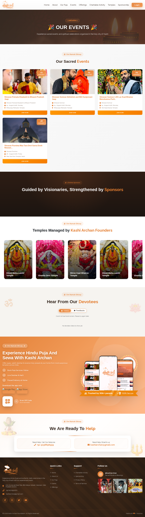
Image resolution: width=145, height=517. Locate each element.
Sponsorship (123, 5)
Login (137, 5)
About (55, 5)
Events (73, 5)
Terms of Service (81, 483)
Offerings (83, 5)
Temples (111, 5)
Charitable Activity (97, 5)
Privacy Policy (80, 480)
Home (47, 5)
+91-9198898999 (45, 445)
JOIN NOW (25, 112)
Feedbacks (80, 310)
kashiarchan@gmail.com (103, 445)
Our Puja (64, 5)
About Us (55, 476)
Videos (66, 311)
